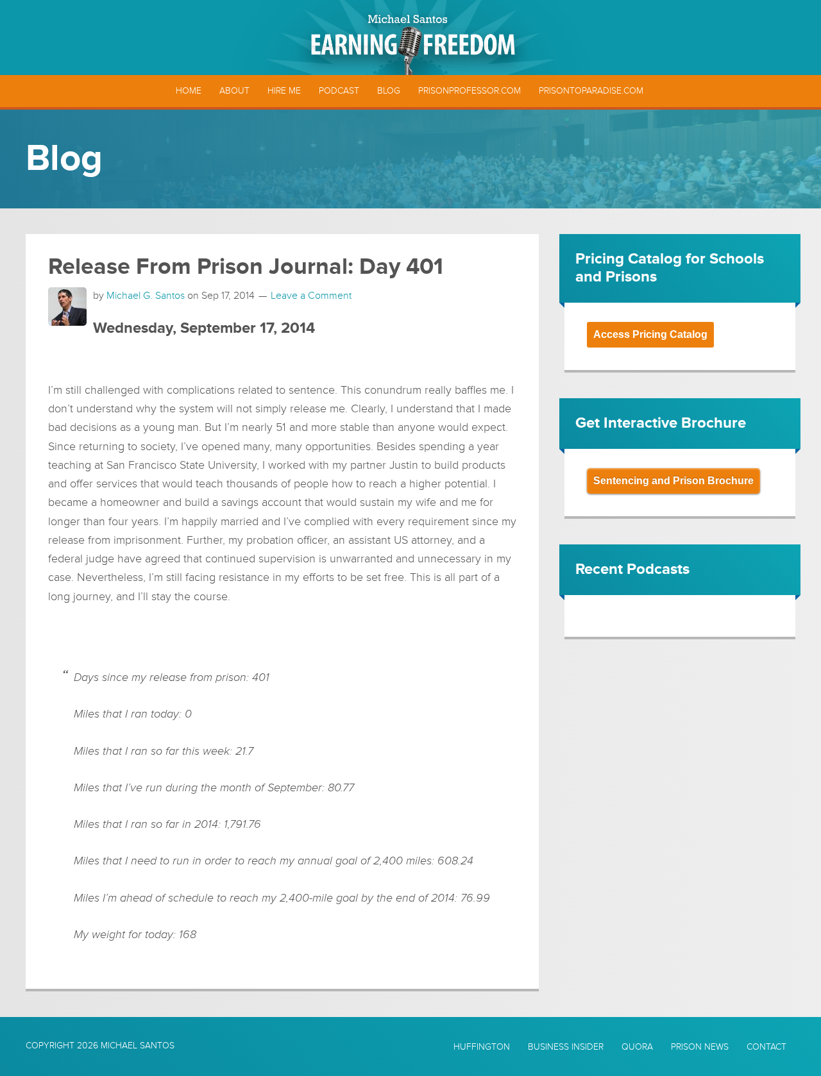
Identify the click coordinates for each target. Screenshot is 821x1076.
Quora (637, 1047)
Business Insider (566, 1047)
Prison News (700, 1047)
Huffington (481, 1047)
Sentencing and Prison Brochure (673, 480)
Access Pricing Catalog (650, 334)
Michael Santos (137, 1045)
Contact (766, 1047)
